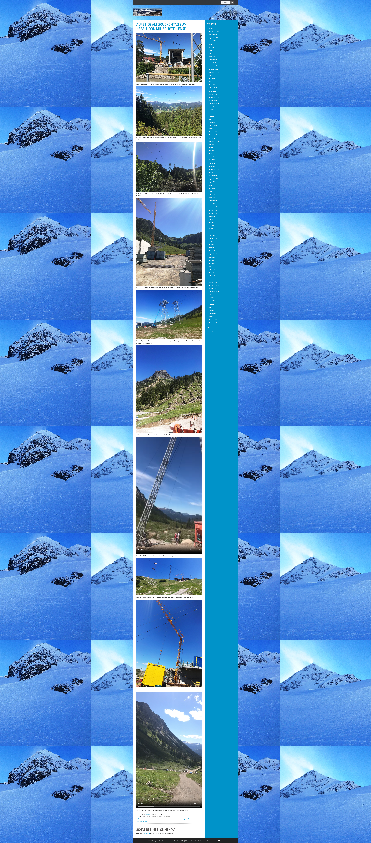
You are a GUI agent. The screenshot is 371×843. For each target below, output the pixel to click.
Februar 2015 (213, 238)
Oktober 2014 (213, 251)
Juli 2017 (211, 147)
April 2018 (212, 119)
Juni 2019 (212, 78)
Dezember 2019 (214, 66)
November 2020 (214, 31)
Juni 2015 (212, 226)
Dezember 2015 (214, 207)
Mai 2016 (211, 191)
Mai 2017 (211, 153)
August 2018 (212, 106)
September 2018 (214, 103)
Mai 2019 (211, 81)
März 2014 (212, 272)
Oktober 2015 (213, 213)
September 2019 (214, 72)
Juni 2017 (212, 150)
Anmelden (212, 332)
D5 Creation (202, 841)
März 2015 (212, 235)
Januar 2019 (212, 91)
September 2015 (214, 216)
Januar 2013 (212, 316)
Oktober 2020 (213, 34)
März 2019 (212, 85)
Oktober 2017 (213, 138)
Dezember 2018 (214, 94)
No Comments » (165, 816)
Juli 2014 (211, 260)
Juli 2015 (211, 222)
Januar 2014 (212, 279)
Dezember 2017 (214, 132)
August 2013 (212, 294)
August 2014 (212, 257)
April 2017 (212, 157)
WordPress (219, 841)
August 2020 (212, 41)
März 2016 (212, 197)
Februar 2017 (213, 163)
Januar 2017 (212, 166)
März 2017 (212, 160)
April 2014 (212, 269)
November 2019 (214, 69)
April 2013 (212, 307)
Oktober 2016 (213, 175)
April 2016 (212, 194)
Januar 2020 (212, 63)
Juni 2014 (212, 263)
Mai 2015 (211, 229)
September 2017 (214, 141)
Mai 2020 (211, 50)
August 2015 (212, 219)
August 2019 (212, 75)
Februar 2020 (213, 59)
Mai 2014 (211, 266)
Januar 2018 (212, 128)
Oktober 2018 (213, 100)
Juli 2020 (211, 44)
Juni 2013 (212, 301)
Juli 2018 (211, 110)
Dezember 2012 (214, 320)
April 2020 (212, 53)
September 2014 (214, 254)
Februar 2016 (213, 200)
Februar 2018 (213, 125)
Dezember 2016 (214, 169)
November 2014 (214, 247)
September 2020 (214, 38)
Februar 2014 (213, 276)
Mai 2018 (211, 116)
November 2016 (214, 172)
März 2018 (212, 122)
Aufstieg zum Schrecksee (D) (189, 819)
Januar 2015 (212, 241)
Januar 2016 (212, 204)
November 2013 (214, 285)
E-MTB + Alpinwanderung (151, 816)
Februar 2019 (213, 88)
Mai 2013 (211, 304)
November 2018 (214, 97)
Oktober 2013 (213, 288)
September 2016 (214, 179)
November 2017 (214, 135)
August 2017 (212, 144)
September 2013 (214, 291)
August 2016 (212, 182)
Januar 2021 (212, 28)
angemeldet (146, 833)
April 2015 (212, 232)
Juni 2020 (212, 47)
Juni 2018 (212, 113)
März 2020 (212, 56)
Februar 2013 (213, 313)
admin (147, 814)
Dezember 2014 (214, 244)
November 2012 (214, 323)
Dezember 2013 (214, 282)
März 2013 (212, 310)
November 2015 (214, 210)
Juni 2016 (212, 188)
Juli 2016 (211, 185)
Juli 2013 (211, 298)
